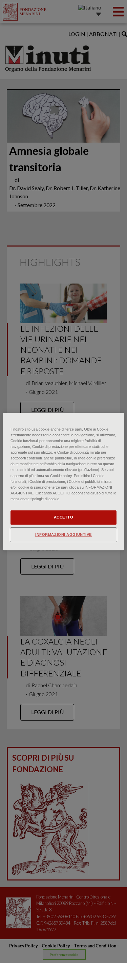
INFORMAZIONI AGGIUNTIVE (63, 534)
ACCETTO (63, 517)
